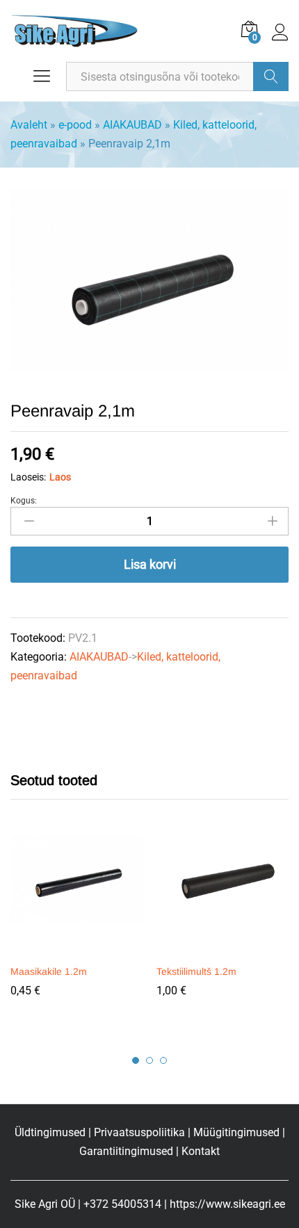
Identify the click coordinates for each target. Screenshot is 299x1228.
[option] (76, 925)
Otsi (271, 76)
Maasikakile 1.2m (48, 971)
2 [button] (149, 1060)
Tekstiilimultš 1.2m (196, 971)
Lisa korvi (150, 564)
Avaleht (28, 124)
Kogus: (23, 500)
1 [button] (135, 1060)
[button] (74, 948)
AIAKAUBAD (132, 124)
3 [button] (163, 1060)
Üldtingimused (50, 1132)
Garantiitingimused (126, 1151)
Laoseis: (28, 477)
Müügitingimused (236, 1132)
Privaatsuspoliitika (139, 1132)
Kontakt (200, 1151)
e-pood (75, 124)
